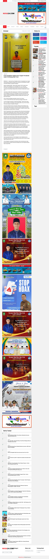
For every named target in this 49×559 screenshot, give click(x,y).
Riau (32, 550)
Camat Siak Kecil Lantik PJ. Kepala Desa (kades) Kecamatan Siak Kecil (19, 458)
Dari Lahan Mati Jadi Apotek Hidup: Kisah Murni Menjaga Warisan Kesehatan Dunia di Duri (19, 441)
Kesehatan (26, 26)
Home (5, 26)
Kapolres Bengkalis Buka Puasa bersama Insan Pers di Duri (18, 452)
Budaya (21, 26)
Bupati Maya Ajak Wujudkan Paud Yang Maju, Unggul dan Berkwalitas (42, 74)
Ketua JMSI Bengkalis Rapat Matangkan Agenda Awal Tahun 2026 (18, 519)
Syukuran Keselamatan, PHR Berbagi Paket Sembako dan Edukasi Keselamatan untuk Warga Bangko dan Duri (19, 536)
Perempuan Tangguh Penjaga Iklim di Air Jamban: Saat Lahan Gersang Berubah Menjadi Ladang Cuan (18, 469)
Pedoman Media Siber (41, 550)
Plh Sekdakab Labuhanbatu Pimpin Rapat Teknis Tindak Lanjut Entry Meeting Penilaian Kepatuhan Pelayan (42, 57)
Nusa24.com (21, 557)
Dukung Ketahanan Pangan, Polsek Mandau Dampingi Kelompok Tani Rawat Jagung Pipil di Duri (42, 101)
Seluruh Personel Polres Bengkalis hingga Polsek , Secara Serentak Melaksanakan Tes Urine (18, 475)
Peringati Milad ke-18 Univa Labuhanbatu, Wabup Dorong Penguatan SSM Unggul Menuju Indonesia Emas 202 (42, 68)
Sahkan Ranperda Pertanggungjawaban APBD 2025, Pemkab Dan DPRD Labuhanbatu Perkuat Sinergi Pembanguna (42, 51)
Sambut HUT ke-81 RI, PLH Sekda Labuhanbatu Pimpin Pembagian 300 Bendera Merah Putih (27, 0)
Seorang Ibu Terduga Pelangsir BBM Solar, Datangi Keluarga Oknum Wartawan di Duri (18, 542)
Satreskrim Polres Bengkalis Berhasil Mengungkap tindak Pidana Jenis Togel (19, 525)
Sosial (8, 26)
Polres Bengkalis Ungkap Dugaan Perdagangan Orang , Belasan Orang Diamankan (19, 508)
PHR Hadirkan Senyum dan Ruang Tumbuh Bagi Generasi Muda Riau (41, 90)
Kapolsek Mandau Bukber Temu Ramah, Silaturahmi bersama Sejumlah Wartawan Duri (18, 436)
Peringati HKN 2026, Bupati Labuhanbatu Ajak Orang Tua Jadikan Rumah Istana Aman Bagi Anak (41, 96)
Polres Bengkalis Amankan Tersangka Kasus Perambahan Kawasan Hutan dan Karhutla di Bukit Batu (18, 497)
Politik (17, 26)
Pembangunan (40, 53)
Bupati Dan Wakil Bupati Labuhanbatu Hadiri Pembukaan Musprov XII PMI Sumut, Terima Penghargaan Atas (41, 85)
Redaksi (38, 552)
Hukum (37, 26)
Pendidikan (32, 26)
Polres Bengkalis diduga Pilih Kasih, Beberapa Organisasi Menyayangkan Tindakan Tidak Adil (18, 486)
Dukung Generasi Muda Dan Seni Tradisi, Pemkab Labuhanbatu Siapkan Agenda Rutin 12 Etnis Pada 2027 (42, 79)
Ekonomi (12, 26)
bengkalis (5, 149)
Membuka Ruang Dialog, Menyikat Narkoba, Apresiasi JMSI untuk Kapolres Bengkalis (19, 447)
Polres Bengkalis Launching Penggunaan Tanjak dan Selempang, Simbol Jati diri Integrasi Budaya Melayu (19, 491)
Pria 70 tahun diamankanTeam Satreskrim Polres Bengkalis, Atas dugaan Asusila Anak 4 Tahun (18, 531)
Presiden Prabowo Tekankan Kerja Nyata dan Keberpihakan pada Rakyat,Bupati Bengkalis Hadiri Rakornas (19, 514)
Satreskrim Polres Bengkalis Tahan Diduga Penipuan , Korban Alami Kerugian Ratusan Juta (18, 464)
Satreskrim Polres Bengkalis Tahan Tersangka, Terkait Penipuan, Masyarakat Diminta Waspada (19, 480)
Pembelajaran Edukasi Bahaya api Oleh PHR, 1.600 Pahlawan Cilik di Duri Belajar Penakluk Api (19, 503)
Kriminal (41, 26)
